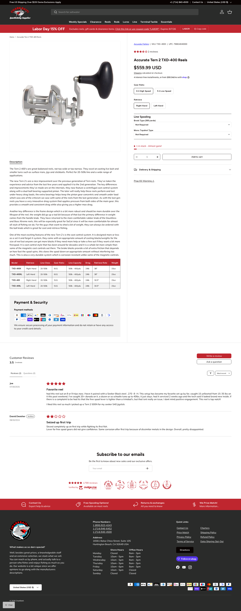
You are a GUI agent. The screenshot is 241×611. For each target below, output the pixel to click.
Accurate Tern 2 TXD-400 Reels (29, 37)
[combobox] (124, 12)
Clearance (95, 21)
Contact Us (197, 2)
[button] (230, 12)
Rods (117, 21)
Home (12, 37)
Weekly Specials (78, 21)
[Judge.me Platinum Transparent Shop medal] (120, 484)
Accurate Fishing (141, 44)
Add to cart (197, 157)
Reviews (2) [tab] (16, 373)
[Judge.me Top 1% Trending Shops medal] (155, 484)
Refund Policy (207, 537)
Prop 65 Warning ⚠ (144, 180)
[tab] (16, 162)
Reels (108, 21)
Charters (204, 528)
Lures (126, 21)
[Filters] (210, 373)
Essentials (166, 21)
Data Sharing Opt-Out (212, 541)
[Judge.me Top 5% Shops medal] (166, 484)
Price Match (183, 532)
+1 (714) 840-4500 (179, 2)
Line (134, 21)
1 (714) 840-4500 (102, 531)
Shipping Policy (208, 532)
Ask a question (214, 361)
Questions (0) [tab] (29, 373)
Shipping (138, 73)
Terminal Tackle (149, 21)
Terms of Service (185, 541)
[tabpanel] (65, 228)
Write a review (214, 355)
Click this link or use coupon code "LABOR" (137, 29)
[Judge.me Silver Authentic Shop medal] (143, 484)
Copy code (201, 29)
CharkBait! (20, 601)
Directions (185, 550)
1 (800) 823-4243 (102, 525)
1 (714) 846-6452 (102, 528)
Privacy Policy (184, 537)
